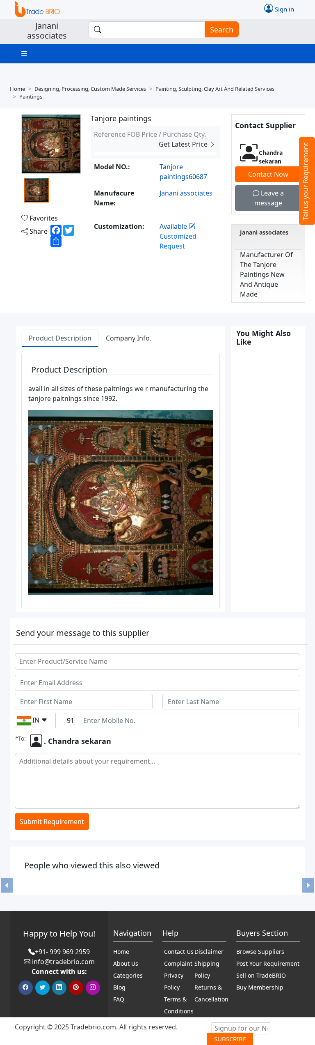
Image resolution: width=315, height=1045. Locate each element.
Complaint (178, 963)
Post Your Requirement (267, 963)
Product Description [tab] (60, 338)
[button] (7, 885)
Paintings (30, 96)
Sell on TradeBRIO (261, 975)
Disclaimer (209, 951)
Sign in (283, 9)
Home (17, 88)
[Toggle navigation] (24, 53)
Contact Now (268, 174)
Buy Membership (259, 987)
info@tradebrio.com (63, 961)
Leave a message (269, 198)
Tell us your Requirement (305, 181)
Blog (119, 987)
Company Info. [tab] (128, 338)
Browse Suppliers (260, 951)
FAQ (118, 999)
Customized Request (178, 241)
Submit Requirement (52, 821)
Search (221, 30)
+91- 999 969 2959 (62, 951)
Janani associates (264, 232)
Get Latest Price (184, 144)
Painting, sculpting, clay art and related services (214, 88)
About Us (125, 963)
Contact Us (179, 951)
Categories (128, 975)
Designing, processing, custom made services (90, 88)
